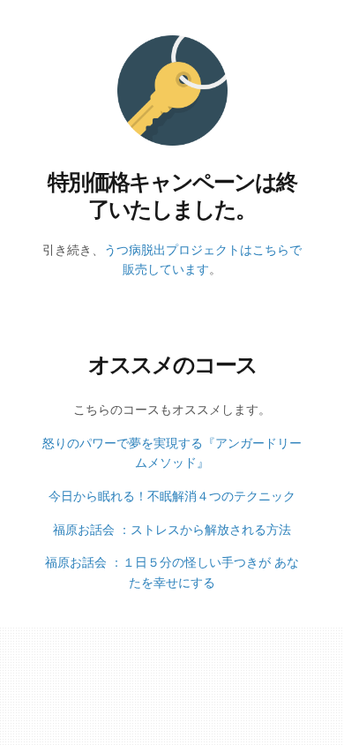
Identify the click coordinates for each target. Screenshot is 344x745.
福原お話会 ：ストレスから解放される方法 (172, 530)
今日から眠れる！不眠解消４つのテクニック (172, 496)
